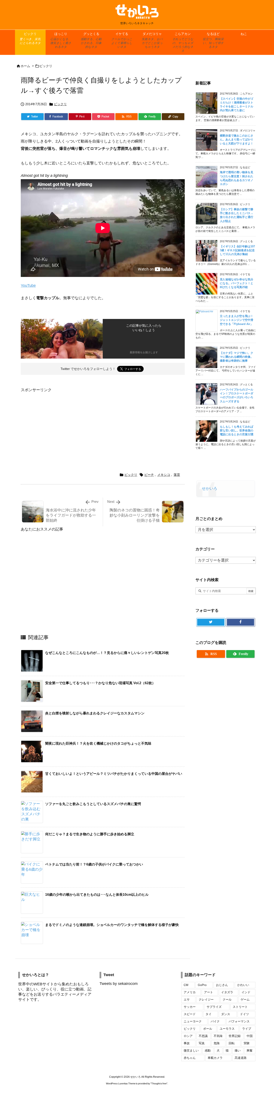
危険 (217, 1043)
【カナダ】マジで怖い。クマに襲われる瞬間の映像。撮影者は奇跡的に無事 (236, 356)
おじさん (222, 985)
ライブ (246, 1028)
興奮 (250, 1050)
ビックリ (45, 66)
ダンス (225, 1014)
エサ (187, 999)
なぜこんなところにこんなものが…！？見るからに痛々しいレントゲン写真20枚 (107, 653)
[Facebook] (240, 622)
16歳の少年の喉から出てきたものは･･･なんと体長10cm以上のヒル (97, 894)
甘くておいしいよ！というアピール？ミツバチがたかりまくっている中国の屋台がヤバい (113, 773)
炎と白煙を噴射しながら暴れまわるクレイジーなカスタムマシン (94, 713)
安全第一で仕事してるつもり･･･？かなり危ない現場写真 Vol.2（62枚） (100, 683)
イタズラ (227, 992)
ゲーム (245, 999)
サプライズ (214, 1006)
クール (227, 999)
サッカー (190, 1006)
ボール (207, 1028)
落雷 (177, 474)
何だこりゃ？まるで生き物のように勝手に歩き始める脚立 (89, 834)
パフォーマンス (239, 1021)
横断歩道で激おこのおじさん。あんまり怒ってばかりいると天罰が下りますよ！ (236, 139)
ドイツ (244, 1014)
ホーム (25, 66)
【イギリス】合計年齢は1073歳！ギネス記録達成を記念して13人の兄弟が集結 (237, 250)
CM (186, 985)
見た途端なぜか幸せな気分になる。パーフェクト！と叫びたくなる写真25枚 (236, 283)
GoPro (202, 985)
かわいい (243, 985)
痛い (238, 1050)
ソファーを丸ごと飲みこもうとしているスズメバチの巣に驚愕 (93, 804)
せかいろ (209, 488)
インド (245, 992)
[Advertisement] (57, 424)
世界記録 (235, 1036)
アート (208, 992)
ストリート (240, 1006)
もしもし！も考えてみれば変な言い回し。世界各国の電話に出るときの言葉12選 (236, 430)
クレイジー (206, 999)
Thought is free (159, 1083)
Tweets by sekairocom (119, 983)
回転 (232, 1043)
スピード (190, 1014)
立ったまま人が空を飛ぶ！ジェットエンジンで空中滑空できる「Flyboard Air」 (236, 319)
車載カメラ (215, 1057)
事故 (187, 1043)
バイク (215, 1021)
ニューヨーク (193, 1021)
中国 (250, 1036)
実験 (247, 1043)
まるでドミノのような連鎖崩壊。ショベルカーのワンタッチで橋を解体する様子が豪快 (112, 925)
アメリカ (190, 992)
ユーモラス (227, 1028)
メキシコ (163, 474)
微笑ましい (191, 1050)
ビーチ (149, 474)
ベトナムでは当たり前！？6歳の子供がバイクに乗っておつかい (94, 864)
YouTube (28, 285)
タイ (208, 1014)
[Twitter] (211, 622)
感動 (208, 1050)
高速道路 (241, 1057)
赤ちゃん (190, 1057)
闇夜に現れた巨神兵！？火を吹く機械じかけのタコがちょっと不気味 (98, 743)
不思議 (203, 1036)
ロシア (188, 1036)
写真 (202, 1043)
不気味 (218, 1036)
